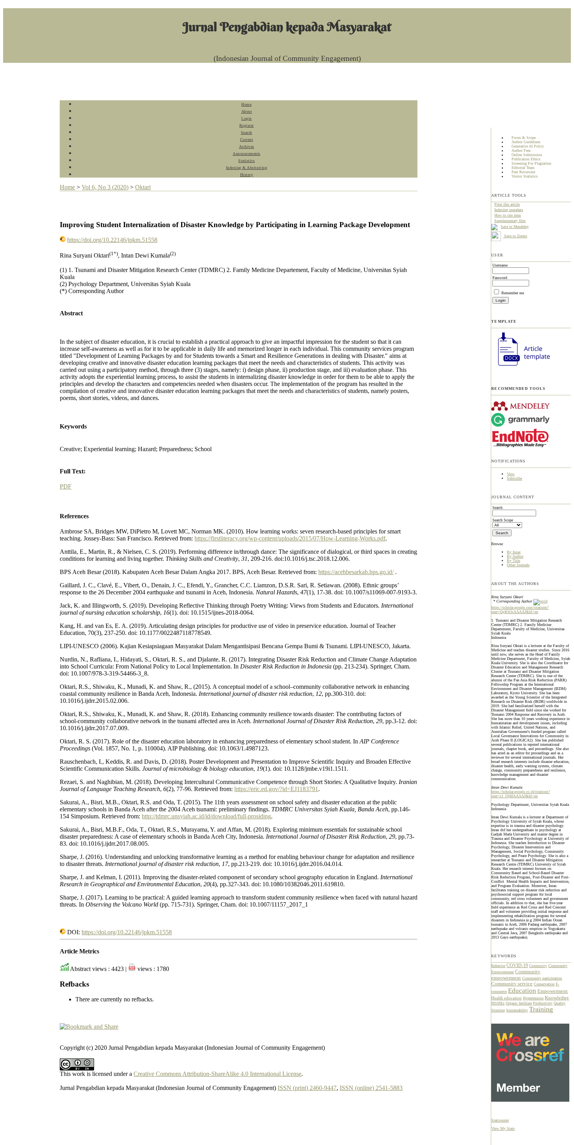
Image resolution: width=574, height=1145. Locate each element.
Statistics (246, 160)
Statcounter (500, 1120)
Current (246, 139)
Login (246, 118)
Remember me (512, 293)
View (511, 474)
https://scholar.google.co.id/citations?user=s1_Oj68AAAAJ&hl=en (520, 793)
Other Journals (518, 565)
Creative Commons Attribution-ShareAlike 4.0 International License (217, 1073)
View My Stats (503, 1128)
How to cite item (507, 215)
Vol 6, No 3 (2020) (105, 187)
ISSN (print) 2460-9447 (307, 1088)
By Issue (514, 552)
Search (246, 132)
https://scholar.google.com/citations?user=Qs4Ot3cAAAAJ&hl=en (520, 609)
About (246, 111)
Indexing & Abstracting (246, 167)
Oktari (143, 187)
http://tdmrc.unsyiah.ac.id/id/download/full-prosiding (206, 816)
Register (246, 125)
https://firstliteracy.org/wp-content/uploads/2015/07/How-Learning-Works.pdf (289, 538)
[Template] (520, 366)
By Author (515, 556)
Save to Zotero (515, 236)
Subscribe (514, 478)
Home (246, 104)
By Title (513, 560)
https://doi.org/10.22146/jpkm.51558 (112, 239)
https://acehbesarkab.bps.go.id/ (356, 572)
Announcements (246, 153)
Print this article (507, 204)
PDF (65, 486)
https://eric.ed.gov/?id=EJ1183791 (276, 789)
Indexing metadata (508, 210)
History (246, 174)
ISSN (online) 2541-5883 (371, 1088)
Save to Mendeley (515, 226)
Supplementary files (510, 221)
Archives (246, 146)
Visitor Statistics (525, 176)
